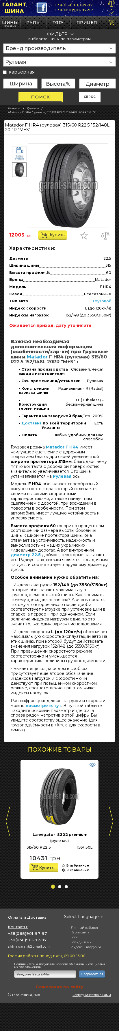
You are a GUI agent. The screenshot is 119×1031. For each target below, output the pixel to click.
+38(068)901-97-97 (74, 5)
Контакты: (18, 926)
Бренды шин (81, 942)
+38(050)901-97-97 (74, 10)
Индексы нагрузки (86, 947)
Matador (37, 357)
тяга (58, 22)
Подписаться (92, 974)
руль (33, 22)
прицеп (87, 22)
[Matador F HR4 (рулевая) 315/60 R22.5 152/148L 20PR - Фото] (68, 185)
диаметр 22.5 (26, 554)
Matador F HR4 (62, 447)
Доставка (31, 423)
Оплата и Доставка (27, 917)
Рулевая (62, 476)
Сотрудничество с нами (91, 995)
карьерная (22, 72)
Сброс (90, 97)
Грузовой (102, 301)
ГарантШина (14, 7)
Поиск (40, 97)
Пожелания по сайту (59, 986)
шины (10, 22)
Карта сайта (80, 932)
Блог (74, 937)
